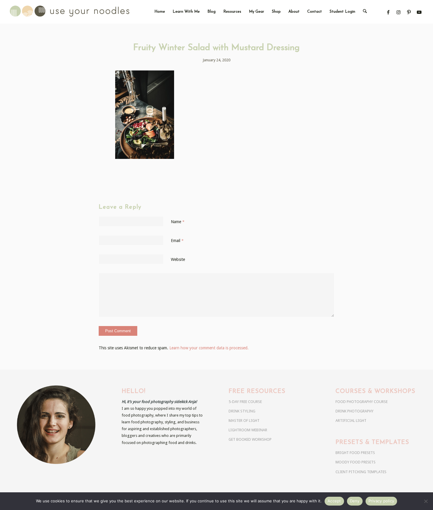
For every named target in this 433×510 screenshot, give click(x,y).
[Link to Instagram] (399, 12)
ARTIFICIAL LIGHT (351, 420)
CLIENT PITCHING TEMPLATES (361, 472)
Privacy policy (381, 501)
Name (177, 221)
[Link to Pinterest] (409, 12)
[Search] (365, 12)
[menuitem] (160, 12)
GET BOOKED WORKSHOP (250, 439)
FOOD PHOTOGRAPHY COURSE (362, 401)
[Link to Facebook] (388, 12)
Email (177, 240)
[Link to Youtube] (419, 12)
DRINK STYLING (242, 411)
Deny (355, 501)
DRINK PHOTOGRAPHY (354, 411)
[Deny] (426, 501)
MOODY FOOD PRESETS (356, 462)
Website (178, 259)
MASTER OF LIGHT (244, 420)
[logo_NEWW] (80, 12)
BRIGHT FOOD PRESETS (355, 452)
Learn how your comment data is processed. (209, 348)
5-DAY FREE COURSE (245, 401)
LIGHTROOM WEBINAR (248, 430)
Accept (334, 501)
